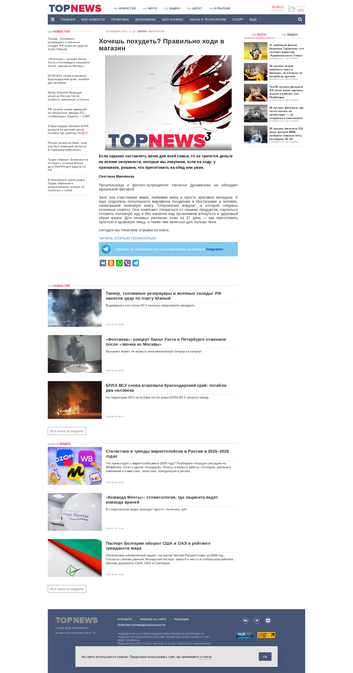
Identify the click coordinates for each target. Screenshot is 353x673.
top (125, 8)
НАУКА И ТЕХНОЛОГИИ (208, 19)
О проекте (125, 619)
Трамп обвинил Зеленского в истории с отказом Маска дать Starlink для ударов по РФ (68, 164)
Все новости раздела (67, 431)
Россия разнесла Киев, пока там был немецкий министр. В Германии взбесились (67, 146)
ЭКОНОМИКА (145, 19)
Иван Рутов (156, 31)
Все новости (93, 19)
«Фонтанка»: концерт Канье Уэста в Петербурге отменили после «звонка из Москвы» (68, 62)
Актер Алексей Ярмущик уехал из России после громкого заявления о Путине (68, 95)
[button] (53, 19)
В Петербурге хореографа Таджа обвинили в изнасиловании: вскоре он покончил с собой (66, 185)
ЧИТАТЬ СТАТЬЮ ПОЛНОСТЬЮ (127, 238)
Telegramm (214, 249)
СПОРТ (238, 19)
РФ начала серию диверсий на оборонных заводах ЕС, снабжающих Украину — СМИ (68, 112)
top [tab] (259, 34)
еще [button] (253, 19)
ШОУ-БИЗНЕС (173, 19)
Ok (265, 656)
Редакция (181, 619)
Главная (68, 19)
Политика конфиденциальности (142, 625)
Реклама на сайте (153, 619)
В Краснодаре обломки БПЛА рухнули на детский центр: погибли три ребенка (68, 129)
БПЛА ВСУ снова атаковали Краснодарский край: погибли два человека (68, 78)
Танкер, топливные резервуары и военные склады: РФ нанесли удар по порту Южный (68, 43)
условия (206, 656)
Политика (120, 19)
